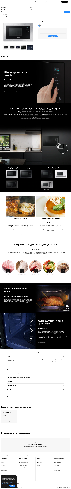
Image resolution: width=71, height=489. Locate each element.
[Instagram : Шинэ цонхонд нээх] (69, 487)
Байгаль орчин (21, 460)
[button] (6, 47)
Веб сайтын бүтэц (19, 487)
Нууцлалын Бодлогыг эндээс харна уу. (7, 483)
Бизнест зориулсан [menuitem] (66, 4)
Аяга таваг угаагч (4, 473)
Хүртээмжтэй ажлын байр (23, 465)
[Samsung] (4, 7)
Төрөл (8, 366)
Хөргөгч (2, 472)
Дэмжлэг (11, 16)
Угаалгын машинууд (4, 475)
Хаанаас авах (53, 36)
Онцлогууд (9, 381)
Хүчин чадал (10, 370)
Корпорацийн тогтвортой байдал (24, 468)
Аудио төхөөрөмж (4, 470)
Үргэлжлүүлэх (64, 1)
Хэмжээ (9, 389)
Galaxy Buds (3, 465)
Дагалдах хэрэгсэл (11, 385)
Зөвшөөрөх (12, 485)
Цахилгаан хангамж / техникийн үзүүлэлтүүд (18, 377)
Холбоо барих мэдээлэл (40, 460)
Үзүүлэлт (6, 16)
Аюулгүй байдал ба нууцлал (23, 462)
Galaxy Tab (2, 462)
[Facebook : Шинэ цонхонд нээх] (67, 487)
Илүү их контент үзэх (35, 424)
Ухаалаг (9, 393)
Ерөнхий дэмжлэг (39, 462)
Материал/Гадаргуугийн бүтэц (14, 373)
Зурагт (2, 467)
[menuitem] (12, 7)
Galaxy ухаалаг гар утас (4, 460)
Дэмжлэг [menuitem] (60, 4)
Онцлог (2, 16)
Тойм (8, 356)
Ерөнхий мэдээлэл (11, 397)
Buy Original (38, 465)
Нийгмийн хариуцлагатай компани (24, 467)
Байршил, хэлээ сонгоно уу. (39, 1)
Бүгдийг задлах (61, 352)
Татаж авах (5, 420)
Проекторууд (3, 468)
